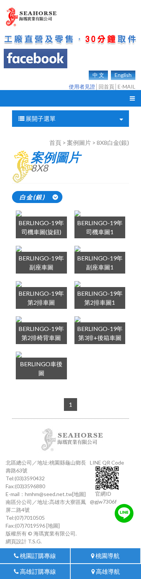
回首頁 (106, 86)
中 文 (98, 75)
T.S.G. (35, 541)
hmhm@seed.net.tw (48, 494)
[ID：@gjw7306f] (124, 513)
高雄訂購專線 (37, 571)
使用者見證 (82, 86)
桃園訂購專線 (37, 555)
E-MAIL (126, 86)
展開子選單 (40, 118)
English (123, 75)
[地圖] (79, 494)
